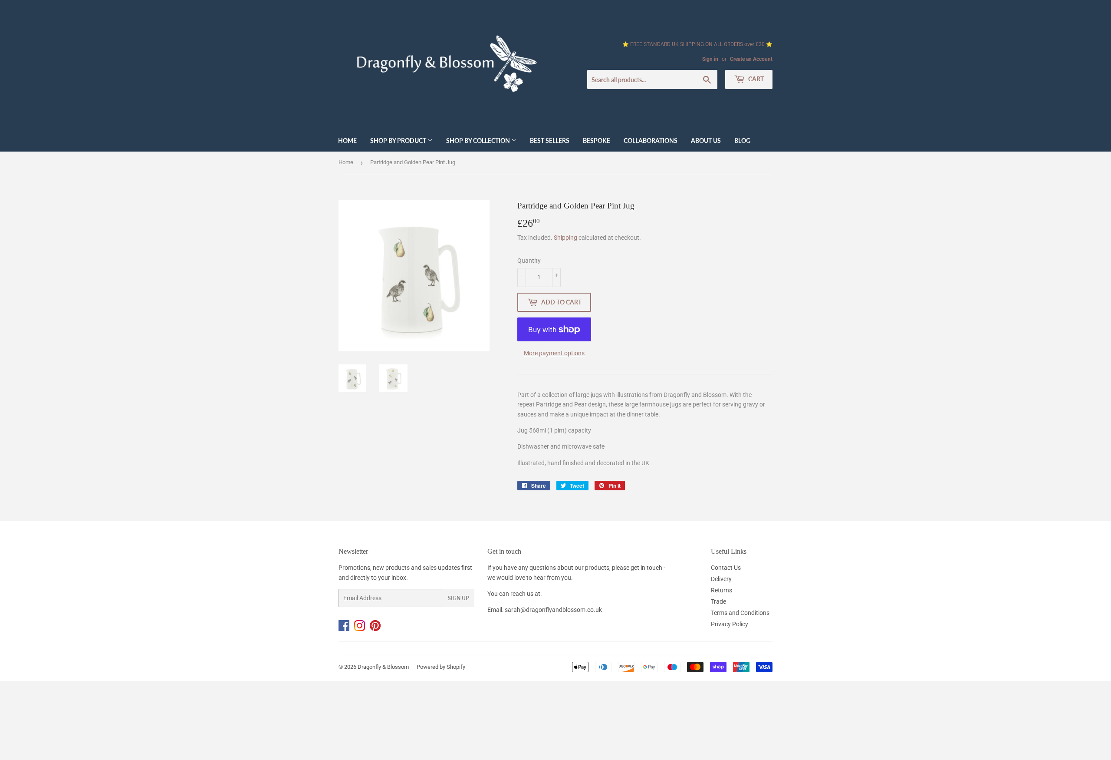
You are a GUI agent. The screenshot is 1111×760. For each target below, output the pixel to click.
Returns (721, 590)
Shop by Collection (478, 140)
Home (347, 140)
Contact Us (726, 567)
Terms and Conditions (740, 612)
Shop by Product (398, 140)
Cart (755, 79)
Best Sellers (549, 140)
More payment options (554, 353)
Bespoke (596, 140)
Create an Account (751, 59)
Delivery (721, 578)
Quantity (529, 260)
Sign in (710, 59)
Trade (718, 601)
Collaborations (650, 140)
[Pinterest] (377, 628)
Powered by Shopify (441, 667)
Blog (742, 140)
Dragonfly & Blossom (383, 667)
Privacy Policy (729, 624)
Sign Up (458, 598)
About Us (706, 140)
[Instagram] (362, 628)
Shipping (565, 237)
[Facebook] (346, 628)
